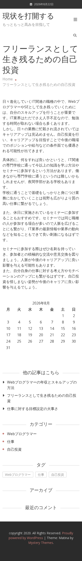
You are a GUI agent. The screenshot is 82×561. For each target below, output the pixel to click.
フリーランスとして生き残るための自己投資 (41, 398)
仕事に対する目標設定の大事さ (32, 408)
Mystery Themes (40, 542)
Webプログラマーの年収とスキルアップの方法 (42, 385)
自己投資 (14, 449)
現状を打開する (28, 16)
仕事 (10, 441)
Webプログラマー (22, 433)
